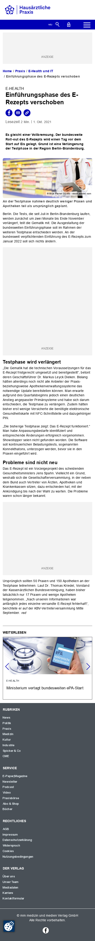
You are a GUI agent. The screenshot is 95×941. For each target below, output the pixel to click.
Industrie (9, 745)
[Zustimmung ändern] (9, 926)
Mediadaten (11, 887)
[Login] (68, 24)
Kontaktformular (13, 898)
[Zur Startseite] (27, 9)
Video (7, 792)
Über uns (9, 876)
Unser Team (11, 882)
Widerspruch (11, 845)
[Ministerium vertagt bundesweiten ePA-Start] (47, 668)
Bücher (7, 809)
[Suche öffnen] (57, 24)
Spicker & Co (12, 751)
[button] (88, 666)
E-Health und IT (40, 71)
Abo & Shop (11, 804)
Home (7, 71)
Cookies (8, 851)
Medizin (8, 734)
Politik (7, 723)
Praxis (20, 71)
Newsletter (10, 782)
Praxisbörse (11, 798)
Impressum (10, 835)
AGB (6, 829)
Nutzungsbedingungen (18, 857)
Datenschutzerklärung (17, 840)
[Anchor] (63, 361)
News (7, 718)
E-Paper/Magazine (15, 776)
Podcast (8, 787)
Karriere (8, 893)
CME (6, 756)
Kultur (7, 740)
